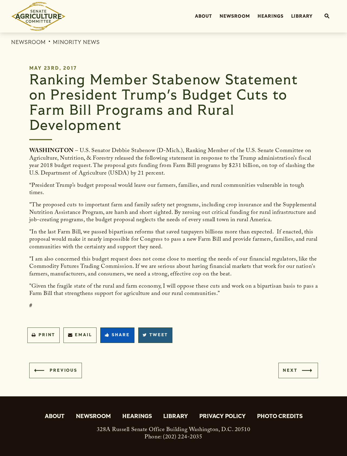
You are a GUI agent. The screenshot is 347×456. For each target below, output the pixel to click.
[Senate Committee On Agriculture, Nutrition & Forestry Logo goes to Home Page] (38, 16)
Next (290, 370)
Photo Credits (280, 416)
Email (83, 335)
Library (302, 16)
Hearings (271, 16)
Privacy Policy (222, 416)
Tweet (158, 335)
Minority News (76, 42)
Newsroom (235, 16)
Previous (63, 370)
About (203, 16)
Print (46, 335)
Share (121, 335)
